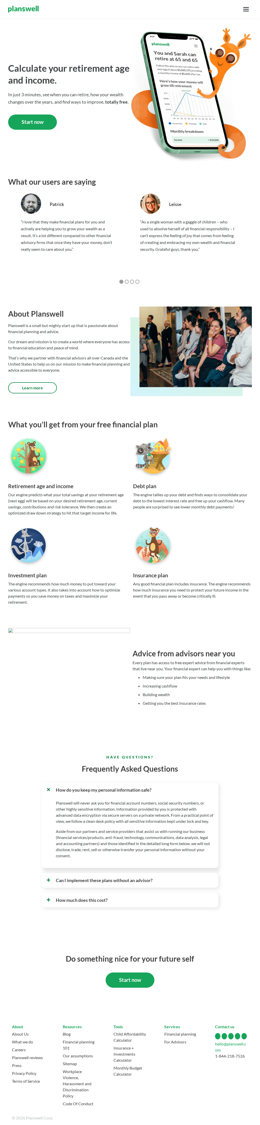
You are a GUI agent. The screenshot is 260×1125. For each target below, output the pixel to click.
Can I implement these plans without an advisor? (104, 880)
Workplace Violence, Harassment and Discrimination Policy (77, 1083)
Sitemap (70, 1063)
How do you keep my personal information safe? (104, 790)
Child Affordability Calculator (129, 1037)
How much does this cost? (82, 900)
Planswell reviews (27, 1057)
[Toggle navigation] (246, 9)
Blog (67, 1034)
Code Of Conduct (78, 1103)
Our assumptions (78, 1055)
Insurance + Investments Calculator (124, 1053)
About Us (20, 1034)
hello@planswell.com (230, 1046)
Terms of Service (26, 1081)
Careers (19, 1049)
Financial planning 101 (78, 1044)
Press (17, 1065)
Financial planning (180, 1034)
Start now (33, 122)
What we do (22, 1041)
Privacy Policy (24, 1073)
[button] (130, 790)
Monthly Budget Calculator (127, 1070)
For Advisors (175, 1041)
